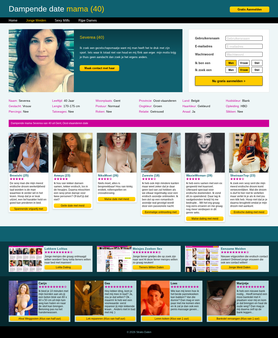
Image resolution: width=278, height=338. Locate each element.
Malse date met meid (116, 199)
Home (13, 20)
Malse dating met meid (205, 218)
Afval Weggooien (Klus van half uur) (39, 318)
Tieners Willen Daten (151, 267)
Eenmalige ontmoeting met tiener (161, 212)
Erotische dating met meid (249, 212)
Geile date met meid (72, 205)
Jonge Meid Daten (239, 267)
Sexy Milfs (62, 20)
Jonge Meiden (36, 20)
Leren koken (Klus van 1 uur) (172, 318)
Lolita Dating (63, 267)
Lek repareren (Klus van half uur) (105, 318)
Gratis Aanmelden (250, 9)
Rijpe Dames (87, 20)
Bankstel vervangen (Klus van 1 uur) (238, 318)
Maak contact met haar (99, 68)
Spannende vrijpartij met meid (28, 209)
